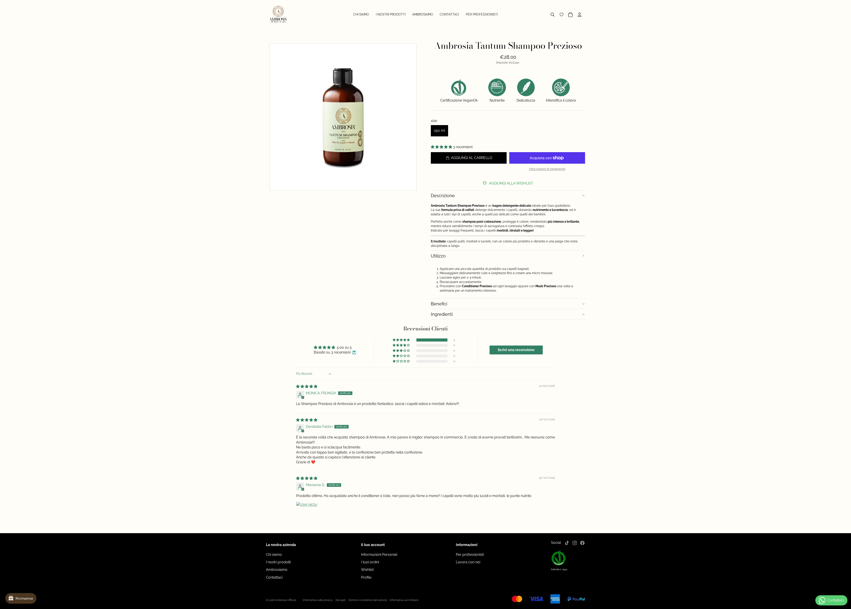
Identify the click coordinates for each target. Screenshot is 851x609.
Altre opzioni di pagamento (547, 169)
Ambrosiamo (276, 570)
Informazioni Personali (379, 554)
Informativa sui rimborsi (404, 600)
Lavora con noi (468, 562)
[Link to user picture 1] (306, 512)
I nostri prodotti (278, 562)
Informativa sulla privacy (318, 600)
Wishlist (367, 570)
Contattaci (274, 577)
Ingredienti (442, 314)
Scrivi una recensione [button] (516, 350)
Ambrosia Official (285, 600)
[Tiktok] (567, 543)
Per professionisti (470, 554)
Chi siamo (274, 554)
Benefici (439, 303)
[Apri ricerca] (552, 15)
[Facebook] (582, 543)
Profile (366, 577)
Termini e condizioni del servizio (367, 600)
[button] (442, 147)
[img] (306, 386)
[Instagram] (574, 543)
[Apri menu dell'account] (580, 15)
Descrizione (443, 195)
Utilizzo (438, 256)
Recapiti (341, 600)
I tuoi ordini (370, 562)
